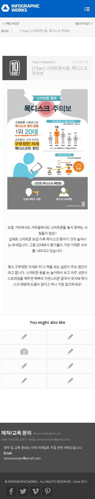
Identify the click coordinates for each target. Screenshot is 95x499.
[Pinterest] (47, 491)
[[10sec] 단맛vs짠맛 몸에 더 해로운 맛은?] (24, 380)
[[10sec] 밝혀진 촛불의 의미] (24, 337)
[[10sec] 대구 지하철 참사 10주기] (70, 337)
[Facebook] (11, 491)
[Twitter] (23, 491)
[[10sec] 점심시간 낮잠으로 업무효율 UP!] (70, 351)
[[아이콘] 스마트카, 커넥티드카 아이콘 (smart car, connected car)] (24, 351)
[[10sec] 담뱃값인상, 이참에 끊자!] (24, 366)
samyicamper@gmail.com (22, 458)
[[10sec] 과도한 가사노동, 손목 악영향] (70, 366)
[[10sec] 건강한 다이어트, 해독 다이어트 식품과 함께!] (70, 380)
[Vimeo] (35, 491)
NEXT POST (82, 23)
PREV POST (12, 23)
